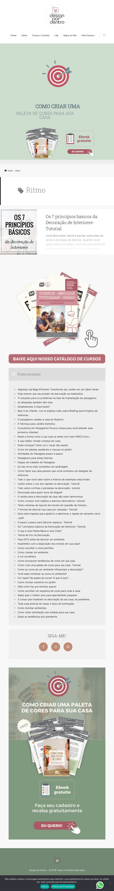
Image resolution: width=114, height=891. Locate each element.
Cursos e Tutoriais (40, 35)
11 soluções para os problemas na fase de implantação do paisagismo (57, 398)
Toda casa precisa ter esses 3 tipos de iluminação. (46, 603)
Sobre (24, 35)
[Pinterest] (68, 646)
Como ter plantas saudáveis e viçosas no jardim (45, 449)
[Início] (57, 860)
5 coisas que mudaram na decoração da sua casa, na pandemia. (54, 599)
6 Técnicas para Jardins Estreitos (36, 423)
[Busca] (101, 32)
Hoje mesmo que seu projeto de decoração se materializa (50, 393)
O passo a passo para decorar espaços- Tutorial (45, 522)
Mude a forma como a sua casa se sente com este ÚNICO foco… (54, 436)
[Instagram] (55, 646)
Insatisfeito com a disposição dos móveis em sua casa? (49, 543)
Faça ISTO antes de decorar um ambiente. (41, 539)
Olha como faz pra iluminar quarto (37, 586)
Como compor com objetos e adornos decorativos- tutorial (51, 500)
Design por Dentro (38, 870)
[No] (110, 883)
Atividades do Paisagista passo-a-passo (40, 453)
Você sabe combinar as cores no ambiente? (42, 573)
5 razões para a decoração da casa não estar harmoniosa (50, 496)
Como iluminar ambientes (32, 607)
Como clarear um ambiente (33, 552)
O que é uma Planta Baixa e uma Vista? (40, 530)
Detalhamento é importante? (34, 406)
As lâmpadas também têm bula (35, 402)
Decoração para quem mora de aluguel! (40, 492)
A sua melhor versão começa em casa (39, 440)
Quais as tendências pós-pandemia (37, 616)
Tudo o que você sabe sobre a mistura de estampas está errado (54, 479)
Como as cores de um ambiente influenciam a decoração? (50, 569)
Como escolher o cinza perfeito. (36, 548)
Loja (56, 35)
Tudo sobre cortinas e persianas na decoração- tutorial (49, 488)
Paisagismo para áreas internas (35, 458)
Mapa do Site (69, 35)
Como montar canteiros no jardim (37, 582)
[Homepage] (57, 16)
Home (13, 35)
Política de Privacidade (63, 886)
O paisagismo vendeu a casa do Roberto (41, 419)
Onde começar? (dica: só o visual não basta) (43, 445)
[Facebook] (43, 646)
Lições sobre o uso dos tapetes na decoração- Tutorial (49, 483)
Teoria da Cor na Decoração (34, 535)
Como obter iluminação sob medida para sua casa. (46, 612)
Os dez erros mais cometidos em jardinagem (43, 466)
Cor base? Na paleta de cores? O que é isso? (43, 577)
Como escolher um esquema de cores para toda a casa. (49, 590)
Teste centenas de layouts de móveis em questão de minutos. (52, 505)
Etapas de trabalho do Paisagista (36, 462)
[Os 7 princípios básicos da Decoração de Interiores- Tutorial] (18, 231)
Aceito (45, 886)
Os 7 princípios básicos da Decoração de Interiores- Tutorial (71, 222)
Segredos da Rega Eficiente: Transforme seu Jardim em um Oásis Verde (58, 389)
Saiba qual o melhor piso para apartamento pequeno (47, 595)
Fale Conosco (88, 35)
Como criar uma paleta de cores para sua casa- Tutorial (49, 565)
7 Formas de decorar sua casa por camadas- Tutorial (47, 509)
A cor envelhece (27, 556)
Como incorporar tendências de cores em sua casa (46, 560)
